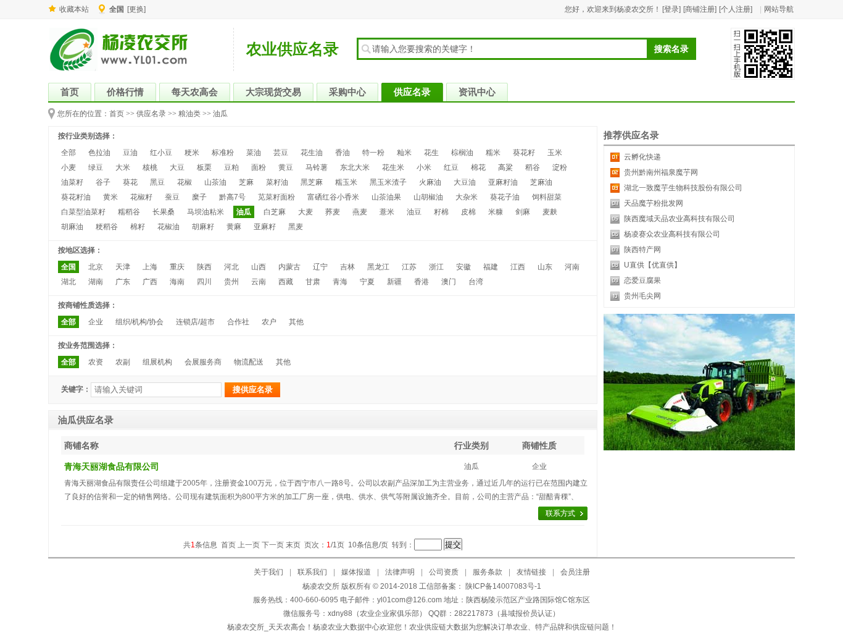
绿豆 (95, 167)
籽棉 (441, 212)
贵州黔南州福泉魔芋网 (661, 172)
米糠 (495, 212)
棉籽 (137, 226)
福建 (490, 267)
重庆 (177, 267)
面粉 (258, 167)
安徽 (463, 267)
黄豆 (285, 167)
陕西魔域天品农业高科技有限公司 (679, 218)
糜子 (199, 197)
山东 (545, 267)
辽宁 (320, 267)
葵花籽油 (76, 197)
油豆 (414, 212)
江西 (517, 267)
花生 (431, 152)
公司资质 (444, 572)
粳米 (192, 152)
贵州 (231, 281)
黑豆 (157, 182)
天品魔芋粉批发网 (653, 203)
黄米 (110, 197)
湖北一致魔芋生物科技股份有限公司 (683, 187)
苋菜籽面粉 (276, 197)
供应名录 (151, 113)
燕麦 (359, 212)
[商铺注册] (699, 9)
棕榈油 (462, 152)
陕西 (204, 267)
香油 (342, 152)
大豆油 (465, 182)
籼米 (404, 152)
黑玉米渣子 (388, 182)
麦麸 (549, 212)
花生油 (312, 152)
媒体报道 (356, 572)
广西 (150, 281)
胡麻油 (72, 226)
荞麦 (332, 212)
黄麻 (233, 226)
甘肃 (312, 281)
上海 (150, 267)
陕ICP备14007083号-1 (502, 586)
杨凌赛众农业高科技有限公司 (672, 234)
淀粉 (559, 167)
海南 (177, 281)
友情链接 (531, 572)
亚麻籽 (265, 226)
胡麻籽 (203, 226)
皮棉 (468, 212)
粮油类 (189, 113)
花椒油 (168, 226)
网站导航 (779, 9)
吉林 (347, 267)
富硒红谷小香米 (333, 197)
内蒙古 (289, 267)
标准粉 (223, 152)
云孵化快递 (642, 157)
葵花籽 (524, 152)
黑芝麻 (312, 182)
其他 (296, 322)
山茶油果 (386, 197)
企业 (95, 322)
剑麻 (522, 212)
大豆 (177, 167)
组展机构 (157, 362)
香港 (421, 281)
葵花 (130, 182)
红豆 (451, 167)
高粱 (505, 167)
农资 (95, 362)
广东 (122, 281)
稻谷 (532, 167)
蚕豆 (172, 197)
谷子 (103, 182)
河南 (572, 267)
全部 (68, 152)
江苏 (409, 267)
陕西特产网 (642, 249)
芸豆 (280, 152)
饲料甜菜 (547, 197)
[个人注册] (735, 9)
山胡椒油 (428, 197)
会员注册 (575, 572)
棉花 (478, 167)
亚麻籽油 (503, 182)
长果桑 (163, 212)
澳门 (448, 281)
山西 (258, 267)
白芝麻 (275, 212)
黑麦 (295, 226)
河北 (231, 267)
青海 (340, 281)
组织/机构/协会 (139, 322)
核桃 (150, 167)
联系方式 (560, 513)
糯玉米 (346, 182)
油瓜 (220, 113)
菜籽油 (277, 182)
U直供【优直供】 (652, 265)
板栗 (204, 167)
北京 (95, 267)
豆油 (130, 152)
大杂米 (466, 197)
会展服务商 (203, 362)
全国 (68, 267)
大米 (122, 167)
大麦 (305, 212)
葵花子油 (505, 197)
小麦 (68, 167)
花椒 (184, 182)
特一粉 (373, 152)
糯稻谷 (129, 212)
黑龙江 (378, 267)
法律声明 (400, 572)
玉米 (554, 152)
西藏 (285, 281)
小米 (424, 167)
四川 (204, 281)
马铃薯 (316, 167)
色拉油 (99, 152)
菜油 (253, 152)
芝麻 (246, 182)
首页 (116, 113)
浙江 (436, 267)
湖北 (68, 281)
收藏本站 (74, 9)
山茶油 (215, 182)
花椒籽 (141, 197)
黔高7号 (232, 197)
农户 (269, 322)
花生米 (393, 167)
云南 (258, 281)
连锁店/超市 (195, 322)
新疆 (394, 281)
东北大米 (355, 167)
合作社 (238, 322)
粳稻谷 (107, 226)
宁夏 (367, 281)
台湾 (475, 281)
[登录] (671, 9)
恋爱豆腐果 (642, 280)
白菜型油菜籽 (83, 212)
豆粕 (231, 167)
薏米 (387, 212)
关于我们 (268, 572)
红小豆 (161, 152)
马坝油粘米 (205, 212)
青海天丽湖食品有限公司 (111, 466)
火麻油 (430, 182)
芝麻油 (541, 182)
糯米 (493, 152)
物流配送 (249, 362)
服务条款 (487, 572)
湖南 (95, 281)
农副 (122, 362)
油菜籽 (72, 182)
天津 (122, 267)
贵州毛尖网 (642, 296)
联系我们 (312, 572)
